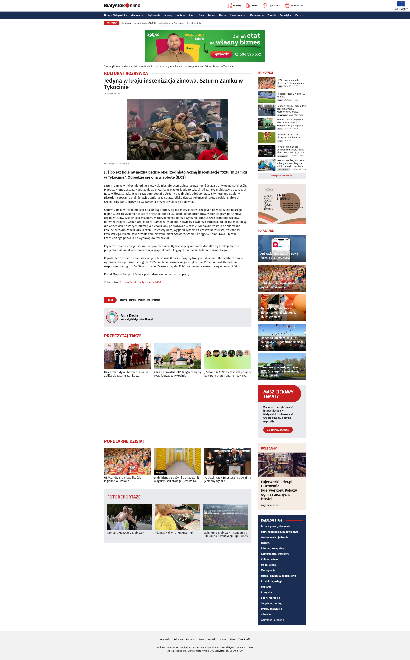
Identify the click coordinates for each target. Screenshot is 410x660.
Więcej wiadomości (280, 176)
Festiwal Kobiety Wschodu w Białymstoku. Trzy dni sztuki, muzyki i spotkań (291, 163)
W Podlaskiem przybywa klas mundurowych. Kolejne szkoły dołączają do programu (290, 122)
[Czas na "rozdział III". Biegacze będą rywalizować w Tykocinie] (177, 356)
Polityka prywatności (168, 647)
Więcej (298, 15)
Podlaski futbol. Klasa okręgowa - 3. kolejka (288, 136)
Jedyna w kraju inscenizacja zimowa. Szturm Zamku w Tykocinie (199, 66)
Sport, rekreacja (270, 597)
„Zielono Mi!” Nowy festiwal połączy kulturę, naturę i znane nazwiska (227, 374)
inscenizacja (153, 300)
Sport (192, 15)
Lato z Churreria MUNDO (145, 23)
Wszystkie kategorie (272, 619)
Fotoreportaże (124, 496)
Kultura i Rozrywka (151, 66)
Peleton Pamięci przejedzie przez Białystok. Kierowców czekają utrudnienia (291, 109)
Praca (201, 15)
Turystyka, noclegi (271, 603)
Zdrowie (271, 15)
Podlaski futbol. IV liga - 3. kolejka (291, 95)
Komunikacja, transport (275, 553)
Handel (265, 542)
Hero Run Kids (194, 23)
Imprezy (237, 5)
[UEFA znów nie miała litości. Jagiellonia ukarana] (127, 461)
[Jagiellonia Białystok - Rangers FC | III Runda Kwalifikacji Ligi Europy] (225, 517)
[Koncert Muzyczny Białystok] (129, 517)
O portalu (165, 639)
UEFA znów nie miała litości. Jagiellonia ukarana (122, 479)
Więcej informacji (271, 505)
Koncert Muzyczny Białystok (125, 532)
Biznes (211, 15)
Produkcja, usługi (271, 581)
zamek (132, 300)
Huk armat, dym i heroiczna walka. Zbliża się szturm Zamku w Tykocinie (126, 374)
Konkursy (126, 23)
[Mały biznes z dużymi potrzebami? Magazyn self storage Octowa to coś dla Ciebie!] (177, 461)
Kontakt (212, 639)
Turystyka (285, 15)
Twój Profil (244, 639)
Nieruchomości (238, 15)
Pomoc (223, 639)
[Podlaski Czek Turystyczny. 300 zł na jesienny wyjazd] (227, 461)
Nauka (222, 15)
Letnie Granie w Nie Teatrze (171, 23)
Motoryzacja (257, 15)
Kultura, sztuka (270, 559)
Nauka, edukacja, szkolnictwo (278, 575)
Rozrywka (266, 592)
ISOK (232, 639)
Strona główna (112, 66)
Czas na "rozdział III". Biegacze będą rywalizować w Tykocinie (177, 374)
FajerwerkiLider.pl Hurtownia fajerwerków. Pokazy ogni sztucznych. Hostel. (279, 490)
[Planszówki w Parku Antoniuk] (177, 517)
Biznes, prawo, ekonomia (275, 526)
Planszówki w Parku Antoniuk (174, 532)
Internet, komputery (273, 548)
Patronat (190, 639)
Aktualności (282, 115)
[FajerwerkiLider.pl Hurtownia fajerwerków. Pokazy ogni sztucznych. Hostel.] (282, 465)
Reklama (266, 586)
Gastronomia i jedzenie (274, 537)
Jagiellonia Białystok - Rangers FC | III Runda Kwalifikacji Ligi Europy (225, 534)
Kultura (181, 15)
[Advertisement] (178, 408)
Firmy (255, 5)
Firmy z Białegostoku (115, 15)
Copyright (206, 647)
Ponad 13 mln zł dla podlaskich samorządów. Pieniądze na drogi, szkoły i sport (291, 149)
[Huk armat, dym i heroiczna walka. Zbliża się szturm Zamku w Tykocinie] (127, 356)
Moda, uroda (268, 564)
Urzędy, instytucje (271, 608)
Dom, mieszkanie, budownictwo (279, 531)
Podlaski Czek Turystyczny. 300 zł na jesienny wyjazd (227, 479)
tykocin (141, 300)
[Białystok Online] (122, 5)
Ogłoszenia (274, 5)
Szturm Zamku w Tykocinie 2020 (140, 282)
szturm (123, 300)
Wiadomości (137, 15)
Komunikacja (297, 5)
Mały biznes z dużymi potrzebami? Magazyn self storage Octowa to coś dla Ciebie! (176, 479)
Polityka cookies (190, 647)
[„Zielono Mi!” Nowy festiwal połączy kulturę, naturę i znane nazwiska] (227, 356)
